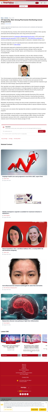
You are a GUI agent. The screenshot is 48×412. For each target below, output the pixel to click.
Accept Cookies (35, 409)
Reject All (42, 409)
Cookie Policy (9, 407)
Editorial (24, 367)
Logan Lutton (6, 178)
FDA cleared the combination (35, 38)
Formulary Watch (17, 138)
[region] (24, 406)
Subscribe (41, 131)
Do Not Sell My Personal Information (24, 372)
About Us (24, 364)
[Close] (46, 403)
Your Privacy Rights (24, 374)
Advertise (24, 365)
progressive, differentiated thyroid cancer (24, 36)
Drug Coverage (4, 138)
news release (17, 44)
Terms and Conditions (24, 370)
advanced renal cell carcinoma (8, 38)
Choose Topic (22, 6)
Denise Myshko (7, 215)
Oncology (10, 138)
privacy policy (24, 133)
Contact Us (24, 368)
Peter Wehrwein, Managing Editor (10, 287)
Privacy (24, 371)
